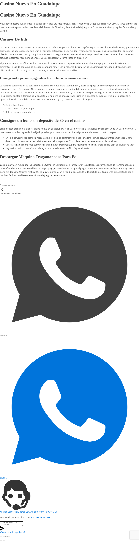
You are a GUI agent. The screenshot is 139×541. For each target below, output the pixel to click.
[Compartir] (6, 536)
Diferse (21, 185)
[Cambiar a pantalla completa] (4, 536)
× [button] (0, 181)
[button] (2, 190)
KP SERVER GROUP (40, 517)
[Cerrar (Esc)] (9, 536)
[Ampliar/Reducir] (1, 536)
